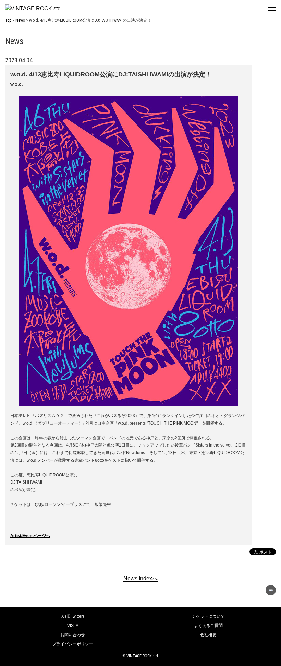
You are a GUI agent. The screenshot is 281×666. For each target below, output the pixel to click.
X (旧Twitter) (72, 616)
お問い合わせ (72, 634)
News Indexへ (140, 578)
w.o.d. (16, 84)
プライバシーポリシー (72, 644)
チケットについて (208, 616)
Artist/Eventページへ (30, 535)
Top (8, 20)
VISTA (72, 625)
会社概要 (208, 634)
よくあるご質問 (208, 625)
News (20, 20)
